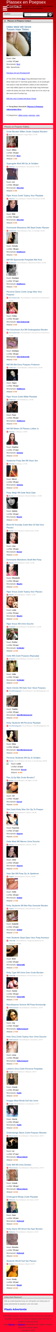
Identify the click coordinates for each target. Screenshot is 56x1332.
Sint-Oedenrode (14, 298)
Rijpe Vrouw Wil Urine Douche (20, 624)
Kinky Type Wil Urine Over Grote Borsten (25, 972)
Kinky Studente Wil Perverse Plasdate (23, 723)
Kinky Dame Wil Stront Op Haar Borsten (24, 1229)
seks (38, 115)
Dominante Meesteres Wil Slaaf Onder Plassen (27, 227)
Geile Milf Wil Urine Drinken (18, 1165)
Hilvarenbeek (13, 1136)
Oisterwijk (12, 940)
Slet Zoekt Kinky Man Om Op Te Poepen (24, 809)
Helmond (12, 1200)
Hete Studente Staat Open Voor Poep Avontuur (27, 937)
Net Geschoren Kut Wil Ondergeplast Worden (27, 329)
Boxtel (11, 496)
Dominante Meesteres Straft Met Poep (23, 559)
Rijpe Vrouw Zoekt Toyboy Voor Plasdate (24, 195)
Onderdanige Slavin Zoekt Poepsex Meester (26, 1132)
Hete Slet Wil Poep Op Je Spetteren (22, 873)
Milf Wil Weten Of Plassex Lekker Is (22, 428)
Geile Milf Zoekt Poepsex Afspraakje (22, 656)
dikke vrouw (23, 115)
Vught (11, 1072)
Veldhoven (12, 367)
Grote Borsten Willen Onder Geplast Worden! (27, 131)
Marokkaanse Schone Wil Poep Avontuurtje (26, 1004)
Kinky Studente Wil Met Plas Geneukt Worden (27, 905)
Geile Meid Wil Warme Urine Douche (23, 841)
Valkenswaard (13, 1007)
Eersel (11, 761)
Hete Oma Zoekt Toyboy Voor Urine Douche (26, 1036)
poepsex (31, 115)
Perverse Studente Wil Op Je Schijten (23, 758)
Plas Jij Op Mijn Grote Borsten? (20, 777)
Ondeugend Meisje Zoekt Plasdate (22, 1197)
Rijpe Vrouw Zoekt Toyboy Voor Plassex (24, 592)
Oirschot (12, 166)
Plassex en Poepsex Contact (19, 21)
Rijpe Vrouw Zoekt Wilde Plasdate (21, 396)
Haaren (11, 812)
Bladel (11, 1264)
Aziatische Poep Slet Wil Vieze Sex (22, 460)
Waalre (11, 563)
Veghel (11, 876)
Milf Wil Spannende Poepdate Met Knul (24, 259)
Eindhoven (12, 231)
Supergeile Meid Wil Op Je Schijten (22, 163)
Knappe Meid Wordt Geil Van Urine (22, 1100)
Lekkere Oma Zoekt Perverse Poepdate (24, 1069)
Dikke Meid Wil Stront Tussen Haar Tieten (18, 28)
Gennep (12, 432)
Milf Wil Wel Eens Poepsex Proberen (23, 364)
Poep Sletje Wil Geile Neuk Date (21, 492)
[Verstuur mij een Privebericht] (18, 73)
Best (18, 64)
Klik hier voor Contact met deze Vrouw (21, 99)
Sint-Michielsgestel (15, 691)
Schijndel (12, 627)
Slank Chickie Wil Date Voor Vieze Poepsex (26, 688)
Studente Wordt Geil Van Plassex (21, 1261)
